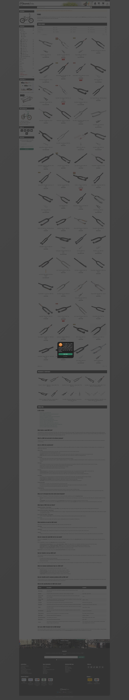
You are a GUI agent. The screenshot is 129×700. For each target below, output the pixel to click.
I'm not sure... (65, 356)
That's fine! (65, 354)
